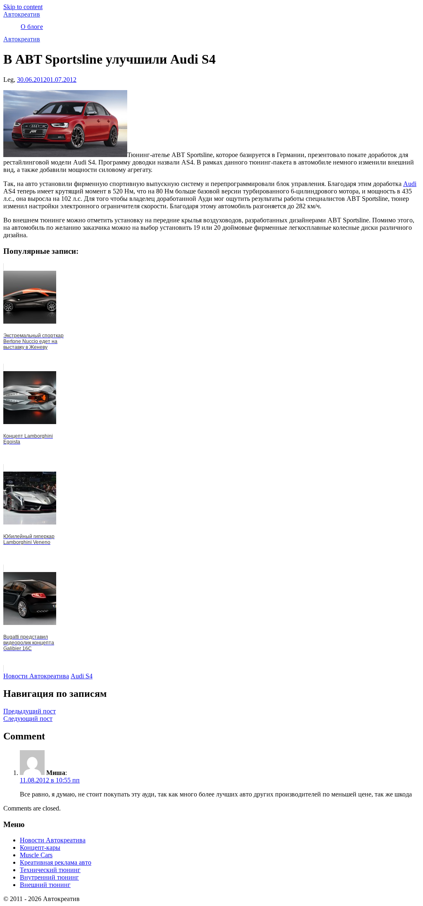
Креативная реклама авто (55, 862)
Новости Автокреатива (36, 676)
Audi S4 (82, 676)
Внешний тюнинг (45, 884)
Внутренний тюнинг (49, 877)
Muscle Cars (36, 854)
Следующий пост (27, 718)
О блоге (32, 26)
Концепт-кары (40, 847)
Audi (409, 183)
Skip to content (23, 6)
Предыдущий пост (29, 711)
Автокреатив (21, 14)
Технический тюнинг (50, 869)
